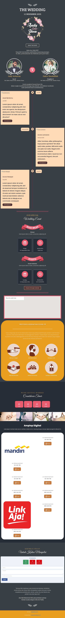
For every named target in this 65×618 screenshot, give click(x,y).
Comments (32, 558)
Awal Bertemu (8, 98)
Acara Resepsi (8, 177)
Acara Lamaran (43, 135)
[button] (1, 416)
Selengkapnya (7, 121)
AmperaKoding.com (36, 615)
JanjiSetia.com (34, 612)
